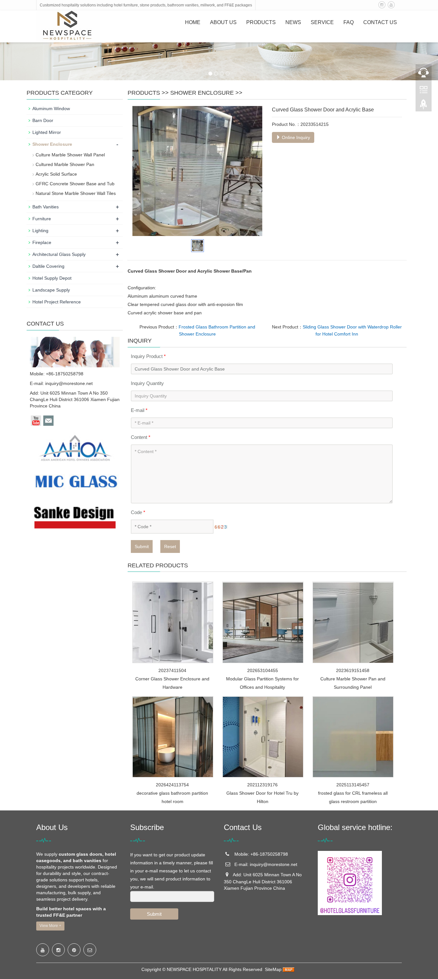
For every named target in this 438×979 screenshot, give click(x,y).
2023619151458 (352, 670)
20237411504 (172, 670)
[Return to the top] (424, 106)
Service (322, 22)
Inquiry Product (148, 356)
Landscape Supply (51, 290)
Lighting (40, 230)
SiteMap (273, 969)
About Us (223, 22)
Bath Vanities (45, 206)
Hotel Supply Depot (52, 278)
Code (138, 512)
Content (140, 437)
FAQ (348, 22)
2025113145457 (352, 784)
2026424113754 (172, 784)
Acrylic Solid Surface (56, 174)
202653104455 (262, 670)
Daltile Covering (48, 266)
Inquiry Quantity (147, 383)
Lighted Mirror (46, 132)
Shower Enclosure (202, 93)
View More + (50, 925)
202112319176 (262, 784)
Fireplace (41, 242)
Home (192, 22)
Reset (170, 546)
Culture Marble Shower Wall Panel (70, 154)
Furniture (41, 218)
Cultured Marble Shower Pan (65, 164)
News (293, 22)
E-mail (139, 410)
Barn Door (42, 120)
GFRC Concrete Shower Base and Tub (75, 183)
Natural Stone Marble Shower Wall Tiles (76, 193)
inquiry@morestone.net (69, 383)
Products (261, 22)
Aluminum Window (51, 108)
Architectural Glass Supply (59, 254)
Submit (142, 546)
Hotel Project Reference (56, 301)
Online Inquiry (295, 137)
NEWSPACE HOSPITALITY (194, 969)
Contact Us (380, 22)
